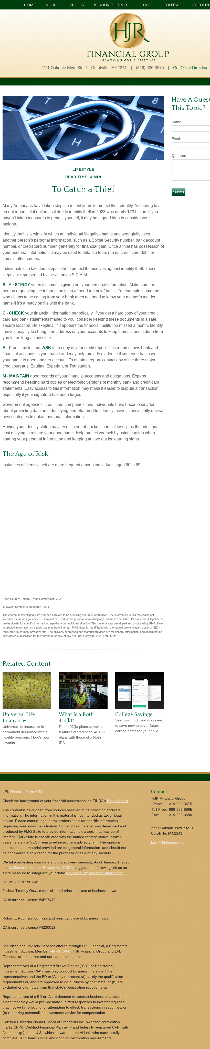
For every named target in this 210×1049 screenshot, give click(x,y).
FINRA (55, 951)
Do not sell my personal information (94, 873)
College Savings (133, 714)
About (52, 5)
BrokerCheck (117, 801)
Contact (172, 5)
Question (179, 156)
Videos (76, 5)
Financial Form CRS (26, 792)
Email (176, 139)
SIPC (66, 951)
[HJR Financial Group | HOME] (128, 60)
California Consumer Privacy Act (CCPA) (41, 868)
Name (176, 122)
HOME (30, 5)
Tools (147, 5)
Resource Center (112, 5)
